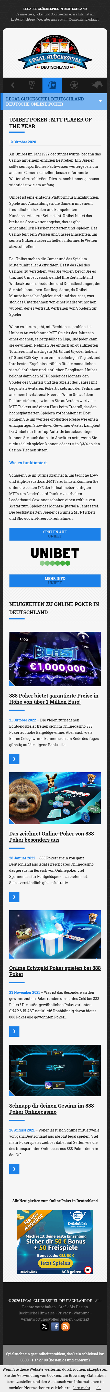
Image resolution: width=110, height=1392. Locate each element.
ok (98, 1387)
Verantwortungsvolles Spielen (47, 1319)
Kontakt (82, 1319)
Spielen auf (55, 534)
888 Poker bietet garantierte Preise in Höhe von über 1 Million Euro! (53, 698)
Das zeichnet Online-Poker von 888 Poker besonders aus (51, 836)
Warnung (82, 1313)
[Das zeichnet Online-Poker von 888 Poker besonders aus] (55, 798)
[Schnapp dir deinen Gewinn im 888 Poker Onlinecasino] (55, 1070)
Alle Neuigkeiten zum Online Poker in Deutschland (55, 1200)
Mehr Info (55, 580)
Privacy (64, 1313)
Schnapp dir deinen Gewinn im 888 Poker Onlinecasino (51, 1108)
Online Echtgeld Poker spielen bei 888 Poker (55, 970)
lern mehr (81, 1387)
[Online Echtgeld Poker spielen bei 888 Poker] (55, 934)
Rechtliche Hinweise (37, 1313)
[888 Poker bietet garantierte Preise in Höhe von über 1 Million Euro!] (55, 659)
